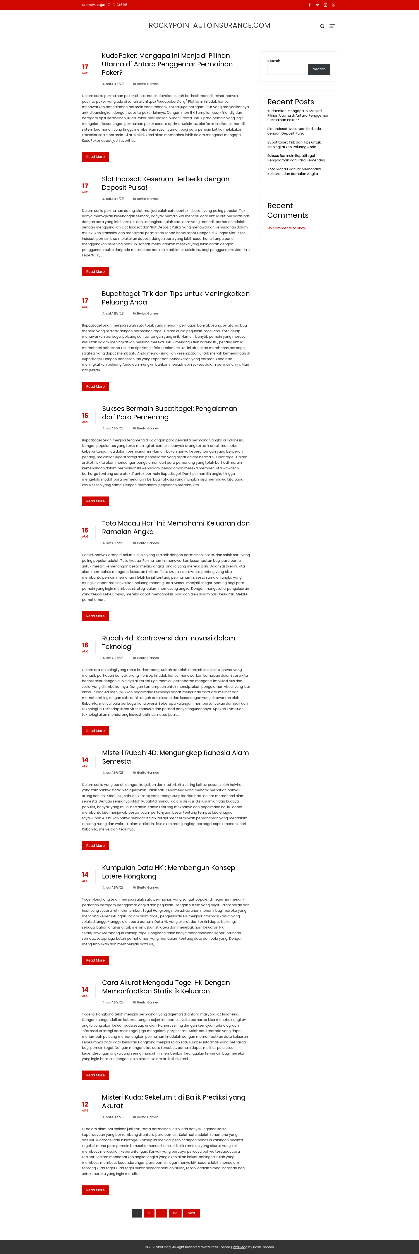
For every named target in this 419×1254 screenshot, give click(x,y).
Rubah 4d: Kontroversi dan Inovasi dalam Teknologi (168, 642)
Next (192, 1213)
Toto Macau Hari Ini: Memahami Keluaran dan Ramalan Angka (176, 527)
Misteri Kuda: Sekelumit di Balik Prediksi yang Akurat (174, 1101)
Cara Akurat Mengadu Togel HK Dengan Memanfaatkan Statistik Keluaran (166, 987)
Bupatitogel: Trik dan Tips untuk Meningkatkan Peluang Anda (176, 298)
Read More (95, 156)
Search (273, 60)
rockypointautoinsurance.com (209, 25)
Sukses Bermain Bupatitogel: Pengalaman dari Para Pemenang (169, 413)
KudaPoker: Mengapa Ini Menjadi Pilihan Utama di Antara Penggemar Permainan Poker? (167, 64)
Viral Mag (240, 1247)
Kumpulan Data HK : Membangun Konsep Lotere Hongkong (168, 872)
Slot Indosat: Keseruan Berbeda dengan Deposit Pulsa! (166, 183)
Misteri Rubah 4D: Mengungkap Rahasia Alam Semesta (175, 757)
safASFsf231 (115, 84)
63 (175, 1213)
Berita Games (148, 84)
